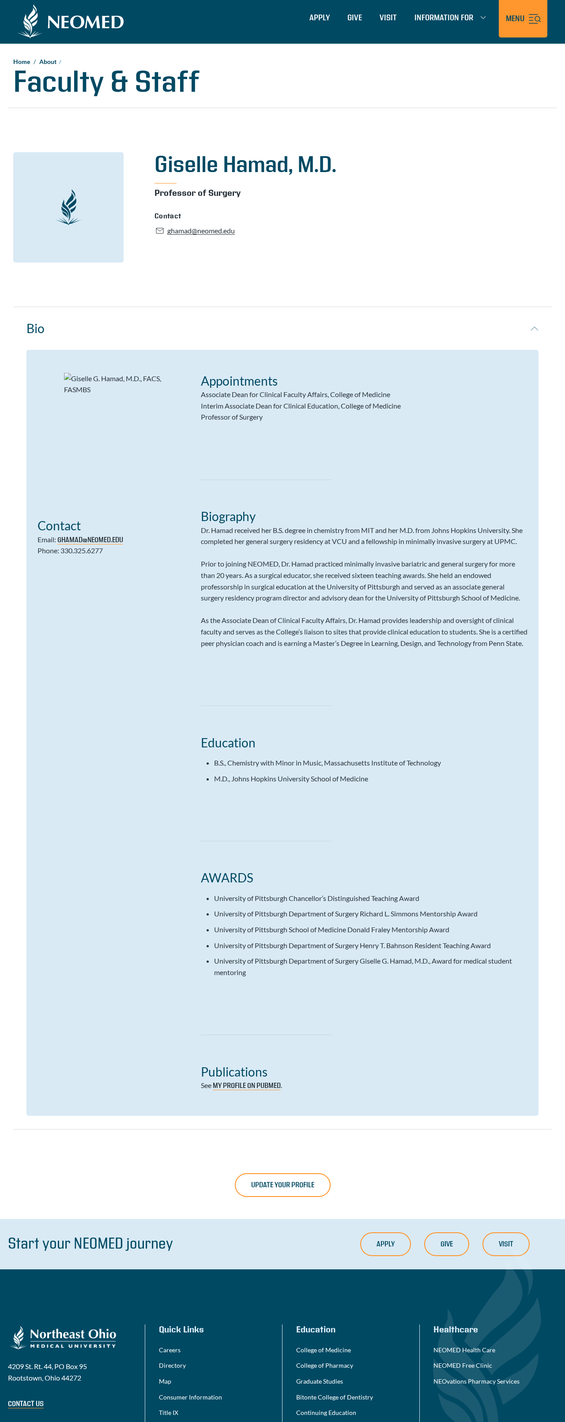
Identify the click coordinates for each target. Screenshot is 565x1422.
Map (165, 1381)
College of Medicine (323, 1350)
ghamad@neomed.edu (90, 540)
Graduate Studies (319, 1381)
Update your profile (282, 1185)
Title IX (168, 1412)
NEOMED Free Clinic (462, 1365)
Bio (35, 328)
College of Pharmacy (324, 1365)
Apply (319, 18)
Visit (388, 18)
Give (354, 18)
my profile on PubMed (247, 1085)
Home (21, 61)
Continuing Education (326, 1412)
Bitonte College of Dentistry (334, 1397)
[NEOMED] (71, 20)
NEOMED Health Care (464, 1350)
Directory (172, 1365)
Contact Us (26, 1403)
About (47, 61)
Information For (443, 18)
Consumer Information (190, 1397)
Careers (170, 1350)
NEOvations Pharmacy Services (476, 1381)
